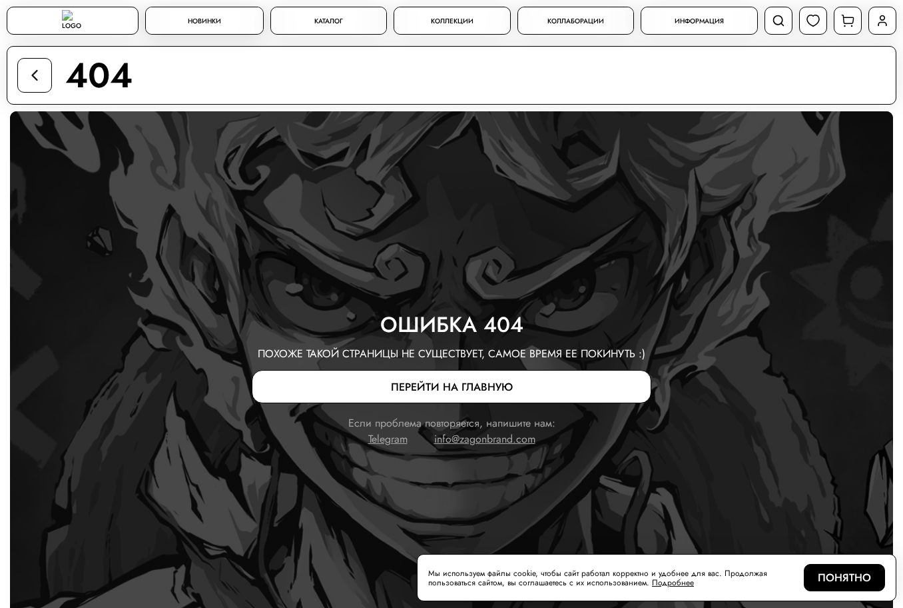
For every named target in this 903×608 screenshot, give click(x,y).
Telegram (388, 439)
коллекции (452, 21)
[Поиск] (778, 21)
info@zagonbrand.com (484, 439)
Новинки (204, 21)
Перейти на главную (452, 387)
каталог (328, 21)
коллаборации (575, 21)
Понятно (844, 577)
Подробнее (673, 582)
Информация (699, 21)
